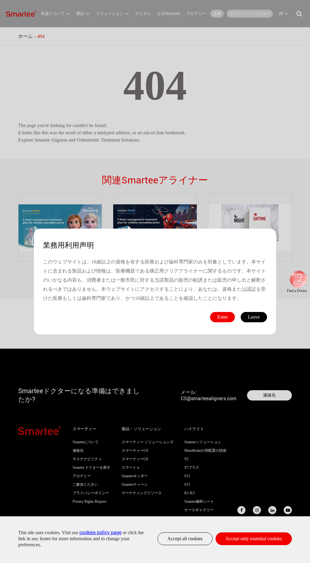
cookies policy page (100, 532)
